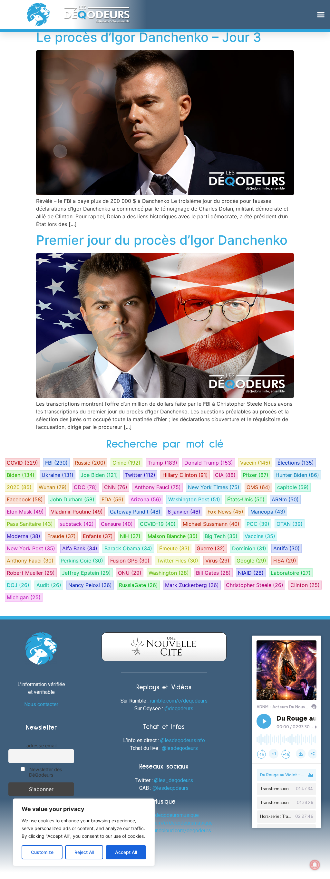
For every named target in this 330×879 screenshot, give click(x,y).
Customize (42, 852)
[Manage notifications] (315, 865)
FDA (112, 499)
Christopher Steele (254, 585)
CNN (115, 487)
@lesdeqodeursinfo (182, 740)
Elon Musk (25, 511)
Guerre (211, 548)
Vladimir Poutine (77, 511)
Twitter (140, 474)
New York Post (31, 548)
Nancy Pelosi (90, 585)
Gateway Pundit (135, 511)
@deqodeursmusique (174, 815)
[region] (84, 832)
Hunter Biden (297, 474)
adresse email (41, 745)
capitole (293, 487)
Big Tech (221, 536)
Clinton (305, 585)
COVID (22, 462)
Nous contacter (41, 704)
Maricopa (267, 511)
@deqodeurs (178, 708)
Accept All (126, 852)
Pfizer (255, 474)
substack (77, 523)
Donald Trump (208, 462)
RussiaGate (138, 585)
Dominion (249, 548)
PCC (258, 523)
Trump (162, 462)
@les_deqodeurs (173, 780)
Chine (126, 462)
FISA (284, 560)
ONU (129, 572)
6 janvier (184, 511)
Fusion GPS (130, 560)
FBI (56, 462)
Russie (90, 462)
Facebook (25, 499)
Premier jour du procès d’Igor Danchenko (161, 240)
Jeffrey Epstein (86, 572)
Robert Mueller (31, 572)
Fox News (225, 511)
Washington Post (194, 499)
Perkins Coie (82, 560)
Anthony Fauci (157, 487)
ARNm (285, 499)
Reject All (84, 852)
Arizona (146, 499)
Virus (217, 560)
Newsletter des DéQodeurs (45, 772)
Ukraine (57, 474)
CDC (85, 487)
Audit (48, 585)
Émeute (174, 548)
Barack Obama (128, 548)
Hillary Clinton (185, 474)
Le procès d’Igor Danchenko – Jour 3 (148, 37)
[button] (321, 14)
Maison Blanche (173, 536)
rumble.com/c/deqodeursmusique (174, 823)
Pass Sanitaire (30, 523)
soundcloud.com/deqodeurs (179, 830)
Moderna (23, 536)
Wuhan (53, 487)
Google (251, 560)
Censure (117, 523)
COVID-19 (158, 523)
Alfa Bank (79, 548)
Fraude (61, 536)
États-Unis (246, 499)
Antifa (286, 548)
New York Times (213, 487)
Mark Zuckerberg (192, 585)
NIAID (251, 572)
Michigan (24, 597)
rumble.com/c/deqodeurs (179, 701)
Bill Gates (213, 572)
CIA (225, 474)
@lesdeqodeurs (180, 748)
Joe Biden (99, 474)
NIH (130, 536)
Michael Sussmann (211, 523)
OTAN (290, 523)
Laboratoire (291, 572)
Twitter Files (177, 560)
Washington (169, 572)
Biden (20, 474)
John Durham (72, 499)
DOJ (18, 585)
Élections (295, 462)
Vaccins (260, 536)
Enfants (98, 536)
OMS (258, 487)
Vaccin (255, 462)
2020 (19, 487)
